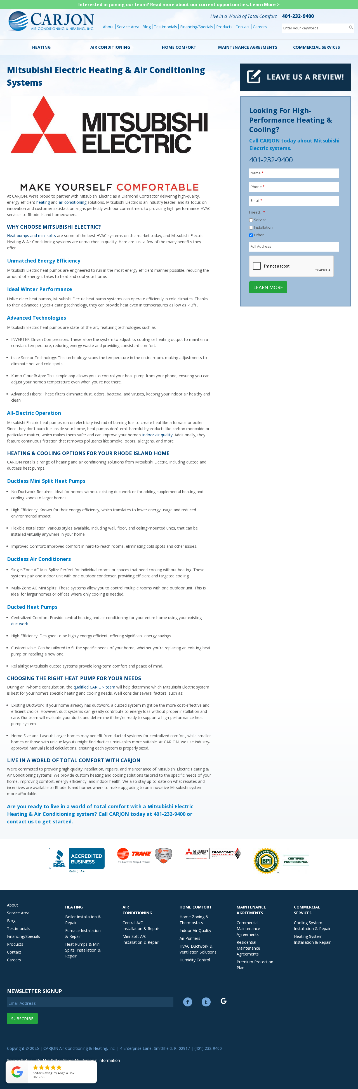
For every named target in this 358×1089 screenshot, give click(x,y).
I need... (257, 212)
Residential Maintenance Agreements (248, 948)
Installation (263, 227)
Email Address (22, 1003)
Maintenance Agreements (247, 47)
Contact (242, 26)
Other (259, 234)
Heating (41, 47)
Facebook (187, 1001)
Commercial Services (316, 47)
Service (260, 219)
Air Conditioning (110, 47)
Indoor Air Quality (195, 930)
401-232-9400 (298, 16)
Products (224, 26)
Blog (146, 26)
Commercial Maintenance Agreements (248, 928)
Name (257, 172)
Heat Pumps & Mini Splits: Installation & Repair (83, 950)
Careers (260, 26)
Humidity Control (195, 959)
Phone (258, 186)
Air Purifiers (190, 938)
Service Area (128, 26)
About (108, 26)
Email (256, 200)
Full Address (261, 246)
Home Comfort (179, 47)
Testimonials (165, 26)
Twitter (206, 1001)
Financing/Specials (196, 26)
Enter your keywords (301, 28)
